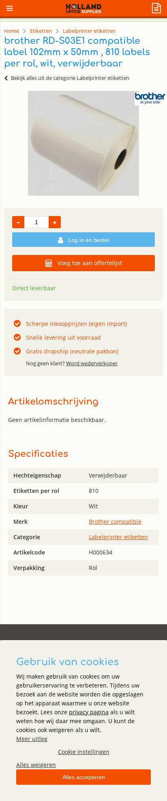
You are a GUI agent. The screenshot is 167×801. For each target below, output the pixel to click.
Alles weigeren (36, 765)
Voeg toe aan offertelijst (90, 263)
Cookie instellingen (83, 752)
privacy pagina (89, 712)
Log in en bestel (88, 240)
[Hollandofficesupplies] (84, 11)
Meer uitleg (31, 739)
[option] (83, 143)
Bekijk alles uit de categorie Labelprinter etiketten (70, 77)
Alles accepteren (83, 777)
